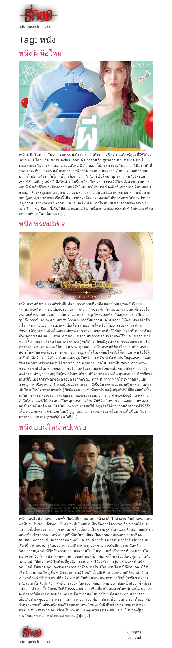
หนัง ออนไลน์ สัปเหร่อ (52, 427)
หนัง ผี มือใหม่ (40, 53)
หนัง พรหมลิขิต (42, 224)
